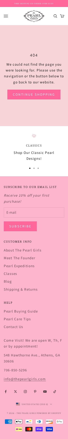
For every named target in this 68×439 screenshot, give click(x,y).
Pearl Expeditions (19, 266)
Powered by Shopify (49, 413)
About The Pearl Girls (23, 250)
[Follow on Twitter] (15, 391)
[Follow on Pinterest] (35, 391)
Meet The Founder (19, 258)
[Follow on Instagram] (25, 391)
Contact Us (13, 326)
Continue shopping (34, 94)
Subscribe (20, 226)
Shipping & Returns (21, 289)
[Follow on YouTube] (45, 391)
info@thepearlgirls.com (25, 379)
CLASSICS (34, 145)
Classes (10, 273)
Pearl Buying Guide (21, 311)
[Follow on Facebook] (6, 391)
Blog (8, 281)
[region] (34, 147)
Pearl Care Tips (17, 319)
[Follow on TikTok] (55, 391)
